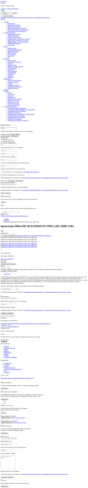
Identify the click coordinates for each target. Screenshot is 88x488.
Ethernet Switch (12, 48)
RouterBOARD (12, 72)
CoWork (10, 83)
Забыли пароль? (15, 134)
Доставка (3, 17)
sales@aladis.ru (14, 8)
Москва (3, 3)
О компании (37, 17)
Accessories (11, 74)
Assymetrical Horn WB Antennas (17, 108)
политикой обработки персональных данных (55, 178)
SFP (9, 57)
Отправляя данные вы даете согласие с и (36, 310)
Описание (7, 274)
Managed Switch (12, 52)
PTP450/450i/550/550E (14, 43)
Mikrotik (6, 59)
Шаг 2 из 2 (4, 180)
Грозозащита (11, 23)
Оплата (8, 17)
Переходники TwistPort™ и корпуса (18, 120)
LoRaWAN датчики (13, 85)
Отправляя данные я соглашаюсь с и (34, 178)
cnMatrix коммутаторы (14, 34)
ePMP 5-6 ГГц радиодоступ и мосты (18, 40)
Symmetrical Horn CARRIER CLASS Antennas (21, 114)
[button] (44, 248)
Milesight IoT (8, 79)
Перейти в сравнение (6, 422)
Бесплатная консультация (8, 264)
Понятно (3, 202)
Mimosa (6, 89)
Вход (2, 193)
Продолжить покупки (18, 417)
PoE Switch (11, 56)
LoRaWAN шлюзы (13, 88)
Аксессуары (11, 45)
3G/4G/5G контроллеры (14, 80)
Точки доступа (5, 216)
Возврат (19, 17)
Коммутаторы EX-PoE (14, 26)
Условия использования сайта (13, 369)
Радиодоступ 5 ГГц (13, 102)
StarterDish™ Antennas (14, 112)
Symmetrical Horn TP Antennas (16, 116)
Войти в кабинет (5, 136)
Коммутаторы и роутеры (15, 99)
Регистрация (15, 136)
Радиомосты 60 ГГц (13, 103)
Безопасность (11, 97)
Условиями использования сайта (30, 178)
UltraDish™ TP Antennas (15, 119)
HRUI (6, 46)
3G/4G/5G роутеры (13, 82)
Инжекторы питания (14, 25)
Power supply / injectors (14, 62)
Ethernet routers (12, 60)
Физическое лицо (8, 139)
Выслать (8, 193)
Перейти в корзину (6, 417)
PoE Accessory (12, 54)
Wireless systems (12, 65)
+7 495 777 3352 (5, 8)
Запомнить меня (5, 134)
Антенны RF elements (10, 106)
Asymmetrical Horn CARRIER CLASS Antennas (21, 109)
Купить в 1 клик (12, 271)
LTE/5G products (12, 68)
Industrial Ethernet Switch (15, 49)
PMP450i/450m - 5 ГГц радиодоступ (18, 42)
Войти (14, 13)
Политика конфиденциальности (10, 378)
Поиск (5, 13)
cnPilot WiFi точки (13, 36)
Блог (42, 17)
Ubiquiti (6, 91)
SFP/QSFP (11, 77)
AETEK (6, 22)
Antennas (10, 76)
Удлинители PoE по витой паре (17, 31)
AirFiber (10, 92)
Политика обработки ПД (27, 378)
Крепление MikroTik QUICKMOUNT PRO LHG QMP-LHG (33, 235)
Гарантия (13, 17)
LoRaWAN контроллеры (15, 86)
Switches (10, 63)
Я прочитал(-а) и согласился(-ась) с (21, 172)
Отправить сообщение (7, 313)
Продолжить (4, 388)
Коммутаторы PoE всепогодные (17, 28)
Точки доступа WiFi (13, 105)
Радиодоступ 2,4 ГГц (14, 100)
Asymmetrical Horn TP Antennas (17, 111)
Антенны (10, 96)
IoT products (11, 69)
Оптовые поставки (27, 17)
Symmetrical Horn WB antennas (16, 117)
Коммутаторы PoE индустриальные (18, 29)
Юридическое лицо (8, 141)
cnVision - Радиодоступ (14, 37)
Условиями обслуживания (31, 172)
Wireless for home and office (15, 66)
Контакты (47, 17)
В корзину (4, 271)
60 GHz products (12, 71)
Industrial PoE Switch (13, 51)
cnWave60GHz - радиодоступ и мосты (19, 39)
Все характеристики (7, 259)
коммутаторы (24, 216)
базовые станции (15, 216)
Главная (6, 219)
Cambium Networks (9, 32)
